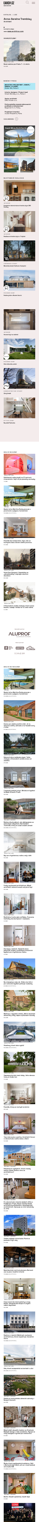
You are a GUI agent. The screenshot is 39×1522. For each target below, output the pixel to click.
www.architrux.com (15, 31)
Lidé (15, 15)
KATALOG (7, 15)
